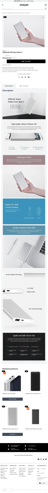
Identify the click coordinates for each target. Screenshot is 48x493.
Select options (12, 399)
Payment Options (22, 471)
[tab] (9, 86)
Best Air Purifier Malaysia (4, 472)
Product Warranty (22, 476)
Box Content (24, 86)
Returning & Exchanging (21, 474)
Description (9, 86)
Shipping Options (22, 469)
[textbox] (7, 489)
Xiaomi (4, 50)
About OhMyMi (13, 468)
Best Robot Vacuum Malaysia (4, 469)
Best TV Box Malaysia (3, 475)
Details (32, 1)
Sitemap (45, 489)
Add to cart (26, 61)
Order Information (22, 468)
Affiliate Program (13, 472)
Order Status (30, 469)
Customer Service (31, 468)
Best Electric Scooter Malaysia (4, 478)
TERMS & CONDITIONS (30, 489)
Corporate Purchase (14, 474)
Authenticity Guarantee (12, 470)
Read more (12, 434)
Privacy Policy (39, 489)
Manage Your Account (30, 472)
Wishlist (29, 474)
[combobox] (22, 8)
